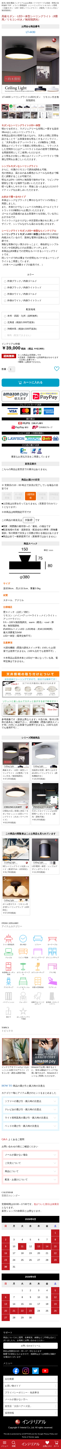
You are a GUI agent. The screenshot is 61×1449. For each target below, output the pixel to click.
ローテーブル (52, 944)
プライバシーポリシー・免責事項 (22, 1392)
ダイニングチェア (52, 957)
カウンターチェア (37, 972)
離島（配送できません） (19, 335)
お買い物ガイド (13, 1385)
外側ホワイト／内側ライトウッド (24, 300)
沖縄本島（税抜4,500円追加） (22, 328)
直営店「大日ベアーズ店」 (18, 1406)
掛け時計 (23, 944)
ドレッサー (23, 1002)
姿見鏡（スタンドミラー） (52, 1003)
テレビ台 (8, 957)
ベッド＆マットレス (23, 988)
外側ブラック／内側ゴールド (22, 281)
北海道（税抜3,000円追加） (21, 322)
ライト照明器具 (8, 944)
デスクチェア (9, 987)
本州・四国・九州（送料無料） (23, 316)
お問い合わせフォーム (30, 1346)
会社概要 (9, 1379)
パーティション (8, 1002)
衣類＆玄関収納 (38, 987)
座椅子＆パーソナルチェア (37, 1003)
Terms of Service (28, 1437)
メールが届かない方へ (16, 1399)
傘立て (8, 1017)
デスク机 (52, 972)
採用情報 (9, 1413)
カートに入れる (33, 382)
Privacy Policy (49, 1434)
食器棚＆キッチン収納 (8, 973)
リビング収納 (23, 957)
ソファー (38, 944)
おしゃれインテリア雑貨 (23, 1018)
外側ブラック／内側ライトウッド (24, 287)
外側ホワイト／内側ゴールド (22, 294)
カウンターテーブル (23, 973)
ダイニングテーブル (37, 958)
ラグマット (52, 987)
